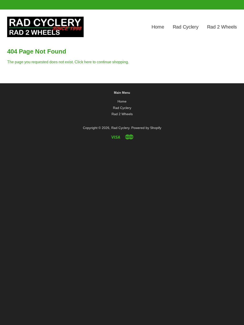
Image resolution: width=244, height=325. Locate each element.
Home (158, 27)
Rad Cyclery (185, 27)
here (88, 62)
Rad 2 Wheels (222, 27)
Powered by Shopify (146, 128)
